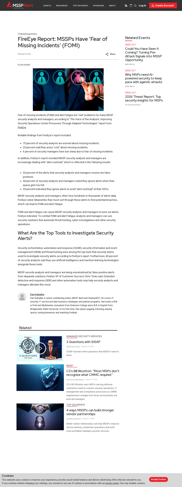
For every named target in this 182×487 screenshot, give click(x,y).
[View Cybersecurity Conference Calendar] (131, 5)
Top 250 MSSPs (80, 5)
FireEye (22, 127)
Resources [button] (62, 5)
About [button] (112, 5)
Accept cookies (158, 479)
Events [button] (47, 5)
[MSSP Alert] (19, 5)
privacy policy (112, 483)
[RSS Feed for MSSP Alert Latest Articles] (126, 5)
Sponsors (98, 5)
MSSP (69, 365)
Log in (142, 5)
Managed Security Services (84, 336)
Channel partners (27, 33)
